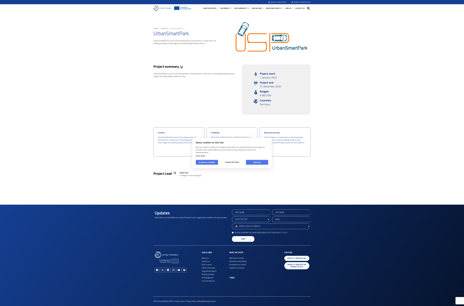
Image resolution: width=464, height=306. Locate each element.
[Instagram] (173, 270)
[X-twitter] (162, 270)
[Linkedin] (168, 270)
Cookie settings (232, 162)
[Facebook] (157, 270)
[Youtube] (178, 270)
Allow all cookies (207, 162)
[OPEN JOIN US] (292, 8)
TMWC (232, 277)
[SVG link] (162, 8)
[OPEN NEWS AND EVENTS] (282, 8)
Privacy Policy (282, 232)
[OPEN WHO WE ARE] (263, 8)
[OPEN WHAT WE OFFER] (217, 8)
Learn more (200, 155)
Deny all (257, 162)
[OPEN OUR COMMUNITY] (248, 8)
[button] (308, 8)
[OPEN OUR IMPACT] (231, 8)
